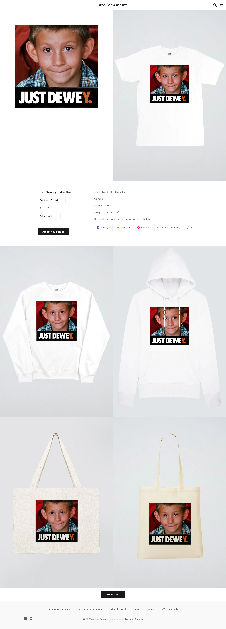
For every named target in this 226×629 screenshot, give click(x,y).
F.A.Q (138, 609)
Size (42, 208)
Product (44, 200)
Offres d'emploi (170, 609)
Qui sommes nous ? (58, 609)
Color (42, 216)
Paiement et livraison (89, 609)
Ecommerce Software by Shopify (126, 618)
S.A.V (151, 609)
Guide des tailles (119, 609)
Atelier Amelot (113, 5)
